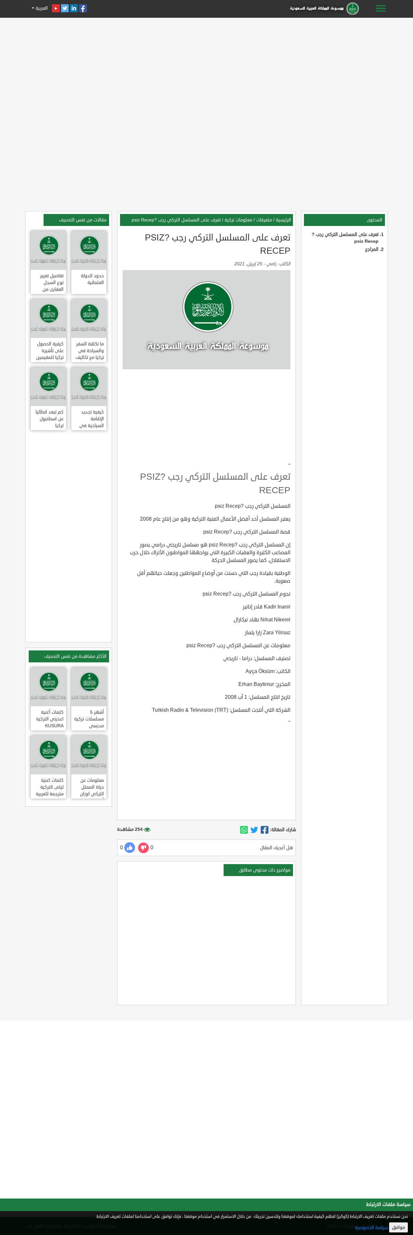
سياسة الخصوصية (371, 1228)
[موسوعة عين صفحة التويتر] (65, 8)
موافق (398, 1227)
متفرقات (264, 220)
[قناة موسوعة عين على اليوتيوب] (56, 8)
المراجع (371, 249)
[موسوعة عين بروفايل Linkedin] (74, 8)
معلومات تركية (238, 220)
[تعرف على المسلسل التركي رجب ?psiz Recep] (264, 829)
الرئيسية (283, 220)
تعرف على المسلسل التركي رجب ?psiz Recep (176, 220)
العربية (41, 8)
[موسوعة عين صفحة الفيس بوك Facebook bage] (83, 8)
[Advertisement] (206, 65)
